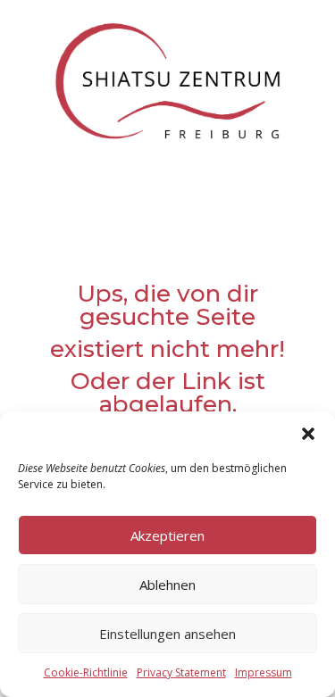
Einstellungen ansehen (167, 634)
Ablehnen (167, 584)
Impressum (263, 672)
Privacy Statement (181, 672)
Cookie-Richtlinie (86, 672)
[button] (308, 434)
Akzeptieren (167, 535)
